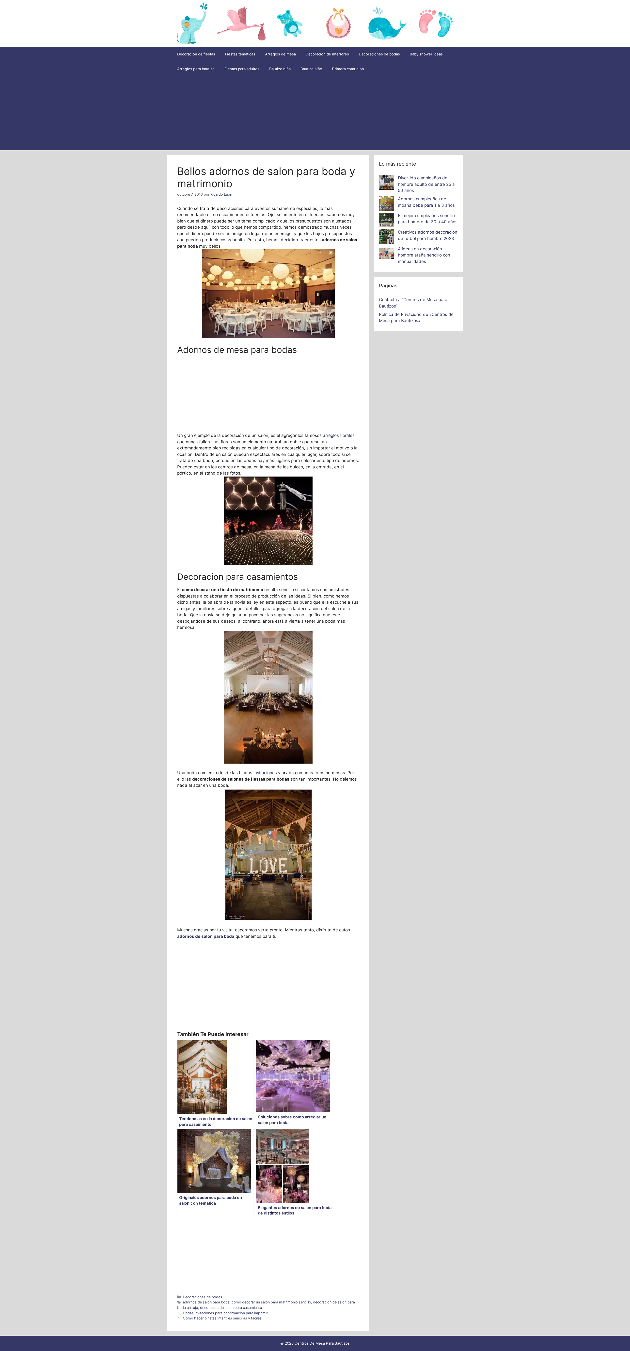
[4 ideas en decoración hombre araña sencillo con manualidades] (386, 254)
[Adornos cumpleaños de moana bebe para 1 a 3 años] (386, 204)
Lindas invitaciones (258, 772)
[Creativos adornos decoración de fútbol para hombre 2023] (386, 237)
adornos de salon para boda (206, 1302)
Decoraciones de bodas (379, 54)
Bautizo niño (311, 69)
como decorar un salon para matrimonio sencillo (271, 1302)
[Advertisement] (315, 113)
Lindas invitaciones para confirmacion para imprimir (225, 1313)
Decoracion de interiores (327, 54)
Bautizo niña (280, 69)
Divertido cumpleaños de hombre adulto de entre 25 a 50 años (426, 184)
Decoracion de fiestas (196, 54)
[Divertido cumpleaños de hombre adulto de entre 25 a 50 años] (386, 183)
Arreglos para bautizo (196, 69)
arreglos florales (339, 435)
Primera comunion (348, 69)
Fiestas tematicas (240, 54)
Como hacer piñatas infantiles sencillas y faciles (222, 1318)
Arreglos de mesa (280, 54)
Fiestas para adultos (241, 69)
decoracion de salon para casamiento (231, 1307)
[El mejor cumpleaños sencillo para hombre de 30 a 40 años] (386, 221)
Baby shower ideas (426, 54)
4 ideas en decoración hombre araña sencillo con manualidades (424, 255)
